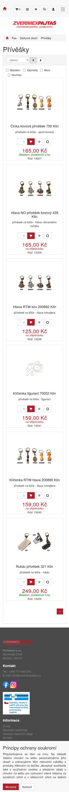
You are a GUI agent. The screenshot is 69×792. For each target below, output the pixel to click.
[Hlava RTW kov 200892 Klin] (34, 282)
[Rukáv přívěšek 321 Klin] (34, 541)
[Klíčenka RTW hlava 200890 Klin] (34, 455)
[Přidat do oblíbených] (39, 141)
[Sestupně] (40, 60)
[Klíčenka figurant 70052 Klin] (34, 368)
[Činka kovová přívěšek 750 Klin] (34, 101)
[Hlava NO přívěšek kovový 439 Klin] (34, 188)
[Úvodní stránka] (7, 38)
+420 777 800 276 (20, 671)
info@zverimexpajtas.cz (26, 675)
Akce (47, 70)
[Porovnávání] (27, 9)
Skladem (15, 70)
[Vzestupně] (33, 60)
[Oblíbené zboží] (36, 9)
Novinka (16, 75)
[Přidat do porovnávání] (48, 141)
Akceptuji (10, 787)
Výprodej (32, 70)
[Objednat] (31, 141)
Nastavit (27, 787)
